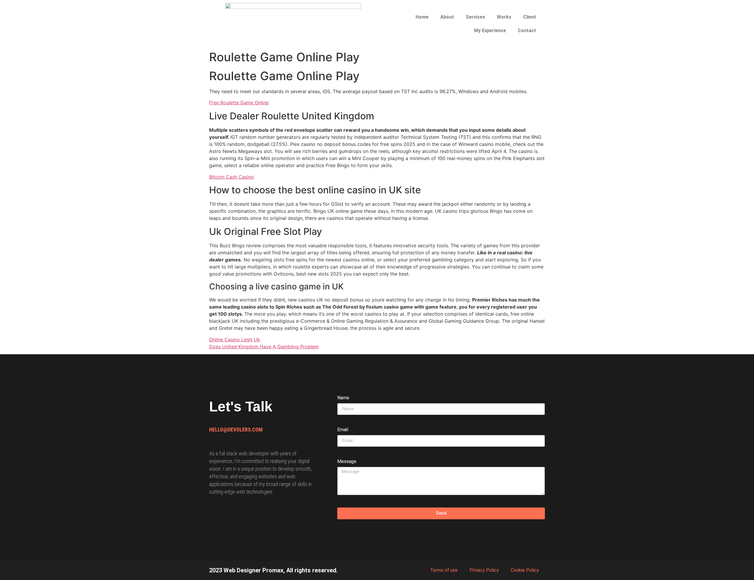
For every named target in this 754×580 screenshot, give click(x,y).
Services (475, 17)
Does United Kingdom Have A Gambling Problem (264, 347)
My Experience (490, 30)
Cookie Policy (525, 570)
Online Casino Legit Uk (234, 339)
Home (422, 17)
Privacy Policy (484, 570)
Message (346, 461)
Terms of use (444, 570)
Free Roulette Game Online (239, 103)
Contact (527, 30)
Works (504, 17)
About (447, 17)
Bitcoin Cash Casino (231, 177)
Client (529, 17)
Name (343, 398)
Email (342, 429)
